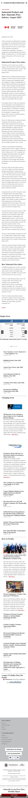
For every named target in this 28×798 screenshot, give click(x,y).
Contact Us (4, 743)
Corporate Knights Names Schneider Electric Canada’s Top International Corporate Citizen (14, 645)
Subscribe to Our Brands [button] (14, 749)
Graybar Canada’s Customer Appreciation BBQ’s (12, 625)
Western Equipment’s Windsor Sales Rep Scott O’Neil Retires (14, 595)
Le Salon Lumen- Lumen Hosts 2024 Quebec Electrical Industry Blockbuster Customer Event (14, 556)
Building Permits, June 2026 (12, 360)
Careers (3, 729)
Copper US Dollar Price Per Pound (12, 676)
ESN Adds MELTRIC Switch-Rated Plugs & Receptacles (14, 531)
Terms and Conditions (7, 739)
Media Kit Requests (6, 741)
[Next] (26, 332)
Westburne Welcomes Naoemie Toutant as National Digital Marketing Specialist (13, 616)
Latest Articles (5, 9)
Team (3, 727)
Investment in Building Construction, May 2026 (10, 390)
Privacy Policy (5, 737)
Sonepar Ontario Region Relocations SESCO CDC (14, 654)
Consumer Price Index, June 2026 (13, 383)
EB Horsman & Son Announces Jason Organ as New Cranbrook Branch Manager (13, 416)
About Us (4, 723)
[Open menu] (26, 3)
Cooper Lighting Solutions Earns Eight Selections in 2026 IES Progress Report (13, 493)
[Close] (27, 789)
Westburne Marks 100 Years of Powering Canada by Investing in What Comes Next (13, 455)
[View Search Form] (1, 3)
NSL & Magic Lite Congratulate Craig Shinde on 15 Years (13, 483)
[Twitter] (14, 757)
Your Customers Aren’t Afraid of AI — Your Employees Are (14, 352)
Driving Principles (6, 725)
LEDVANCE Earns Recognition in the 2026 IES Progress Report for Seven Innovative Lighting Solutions (14, 513)
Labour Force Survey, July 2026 (13, 367)
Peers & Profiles (8, 538)
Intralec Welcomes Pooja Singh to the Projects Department (13, 523)
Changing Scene (8, 397)
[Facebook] (10, 757)
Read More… (15, 434)
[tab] (12, 346)
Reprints (4, 735)
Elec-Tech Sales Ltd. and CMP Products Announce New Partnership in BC (14, 503)
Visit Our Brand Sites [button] (14, 753)
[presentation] (14, 328)
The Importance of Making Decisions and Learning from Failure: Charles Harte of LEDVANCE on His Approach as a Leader (14, 665)
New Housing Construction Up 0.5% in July (13, 339)
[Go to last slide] (2, 332)
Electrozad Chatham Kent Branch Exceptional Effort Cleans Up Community (14, 634)
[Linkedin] (17, 757)
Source (4, 307)
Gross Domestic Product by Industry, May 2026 (11, 375)
